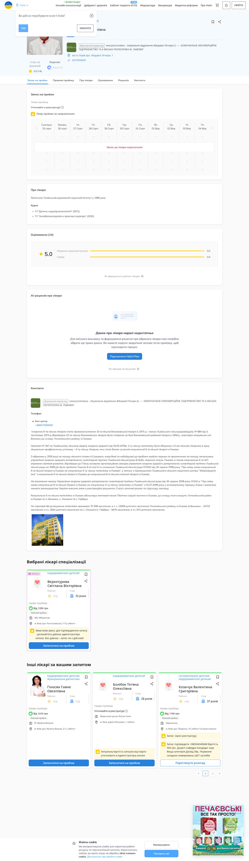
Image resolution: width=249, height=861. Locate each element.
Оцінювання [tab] (105, 80)
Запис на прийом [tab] (37, 80)
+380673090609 (44, 425)
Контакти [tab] (139, 80)
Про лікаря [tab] (86, 80)
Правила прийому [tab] (63, 80)
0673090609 (79, 60)
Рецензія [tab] (123, 80)
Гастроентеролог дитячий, (194, 675)
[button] (219, 22)
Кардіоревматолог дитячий (63, 573)
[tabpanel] (124, 321)
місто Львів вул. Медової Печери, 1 (92, 55)
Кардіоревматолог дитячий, (63, 675)
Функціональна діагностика (63, 679)
